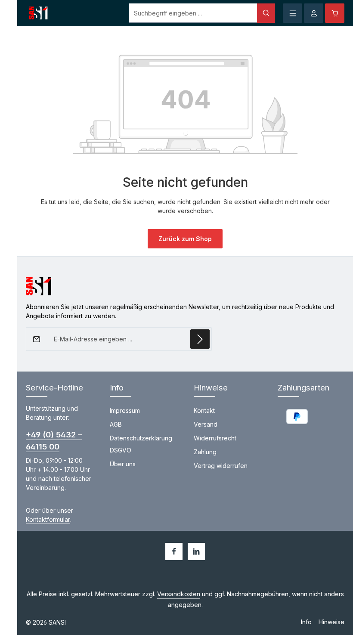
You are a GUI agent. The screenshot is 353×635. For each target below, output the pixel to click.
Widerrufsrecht (215, 438)
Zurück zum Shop (185, 238)
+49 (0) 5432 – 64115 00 (54, 440)
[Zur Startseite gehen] (38, 13)
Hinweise (331, 622)
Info (306, 622)
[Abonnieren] (200, 339)
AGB (116, 424)
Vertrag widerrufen (221, 465)
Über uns (123, 464)
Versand (205, 424)
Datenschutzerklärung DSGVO (141, 444)
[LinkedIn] (196, 551)
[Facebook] (174, 551)
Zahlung (205, 451)
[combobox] (193, 13)
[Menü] (292, 13)
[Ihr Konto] (313, 13)
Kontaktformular (48, 519)
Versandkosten (178, 594)
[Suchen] (266, 13)
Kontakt (204, 410)
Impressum (125, 410)
